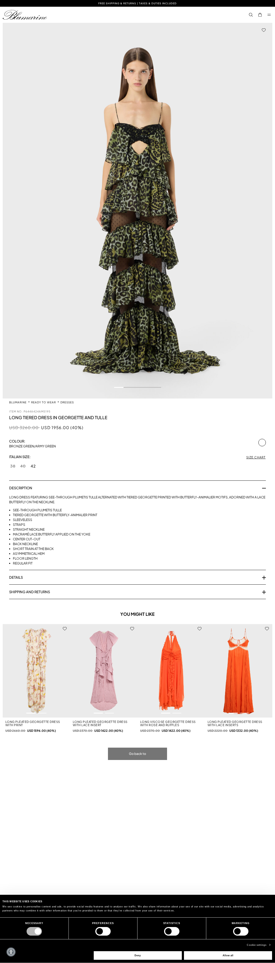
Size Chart (256, 457)
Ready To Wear (44, 402)
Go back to (137, 754)
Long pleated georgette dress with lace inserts (235, 723)
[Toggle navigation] (269, 15)
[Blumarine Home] (25, 15)
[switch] (103, 931)
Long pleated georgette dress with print (32, 723)
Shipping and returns (29, 592)
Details (16, 577)
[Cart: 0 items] (260, 15)
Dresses (67, 402)
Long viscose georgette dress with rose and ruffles (168, 723)
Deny (138, 955)
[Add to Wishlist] (263, 30)
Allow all (228, 955)
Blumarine (18, 402)
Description (20, 488)
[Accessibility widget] (11, 952)
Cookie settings (256, 945)
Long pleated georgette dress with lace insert (100, 723)
